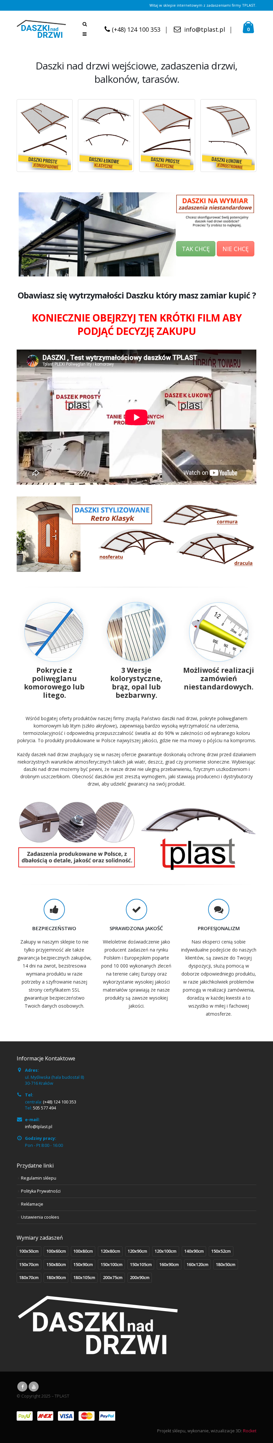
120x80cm (110, 1251)
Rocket (249, 1431)
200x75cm (113, 1277)
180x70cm (29, 1277)
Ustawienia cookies (40, 1217)
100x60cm (56, 1251)
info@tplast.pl (204, 29)
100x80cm (83, 1251)
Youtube (34, 1387)
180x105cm (84, 1277)
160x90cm (169, 1264)
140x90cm (194, 1251)
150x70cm (29, 1264)
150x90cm (83, 1264)
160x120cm (197, 1264)
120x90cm (137, 1251)
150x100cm (112, 1264)
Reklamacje (32, 1204)
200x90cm (139, 1277)
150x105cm (141, 1264)
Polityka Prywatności (41, 1191)
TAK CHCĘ (196, 249)
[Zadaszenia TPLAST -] (41, 29)
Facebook (22, 1387)
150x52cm (221, 1251)
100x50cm (29, 1251)
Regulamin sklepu (38, 1178)
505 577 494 (44, 1108)
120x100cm (165, 1251)
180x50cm (225, 1264)
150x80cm (56, 1264)
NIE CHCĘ (235, 249)
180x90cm (56, 1277)
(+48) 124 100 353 (136, 29)
